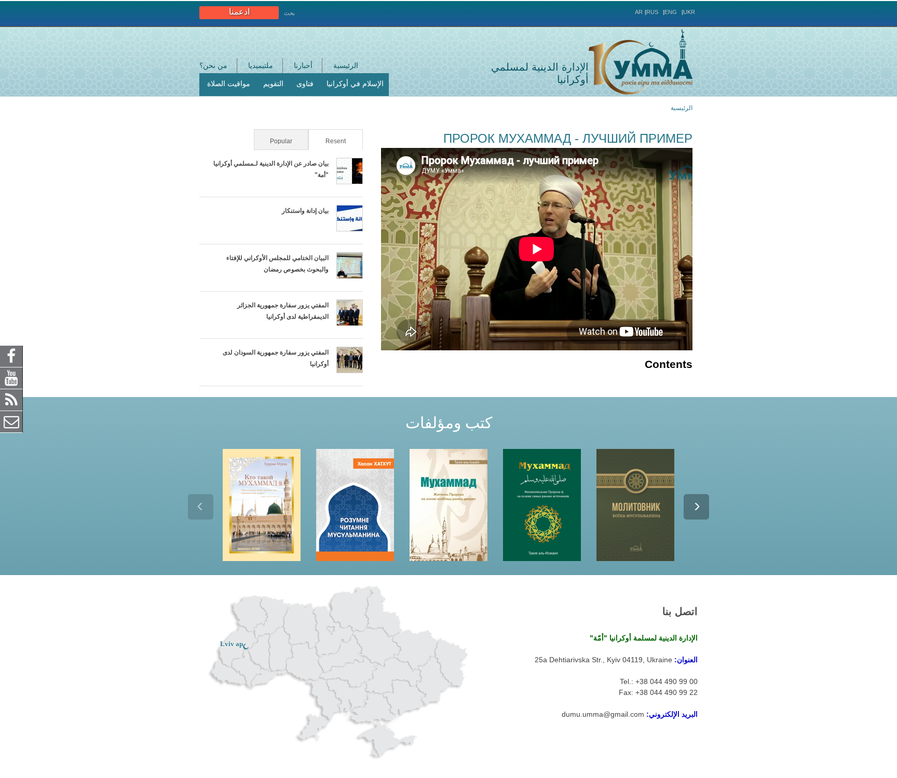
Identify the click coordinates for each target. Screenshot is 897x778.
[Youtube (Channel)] (11, 377)
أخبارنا (303, 65)
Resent (328, 141)
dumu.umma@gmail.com (603, 714)
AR (639, 12)
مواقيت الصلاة (228, 83)
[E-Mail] (11, 421)
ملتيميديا (260, 65)
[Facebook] (11, 355)
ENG (670, 12)
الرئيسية (345, 65)
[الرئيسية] (640, 61)
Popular (281, 141)
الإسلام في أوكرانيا (355, 83)
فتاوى (305, 83)
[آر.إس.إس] (11, 399)
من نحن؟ (213, 65)
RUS (652, 12)
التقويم (273, 83)
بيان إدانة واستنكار (305, 210)
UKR (689, 12)
